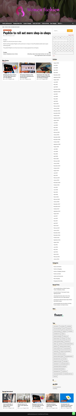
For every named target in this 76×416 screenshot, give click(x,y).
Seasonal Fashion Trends (58, 356)
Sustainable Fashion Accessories (59, 366)
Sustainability (56, 363)
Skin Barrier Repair (68, 356)
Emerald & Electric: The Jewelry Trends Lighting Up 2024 (61, 293)
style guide (64, 358)
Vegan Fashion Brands (57, 373)
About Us (59, 23)
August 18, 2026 (45, 79)
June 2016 (56, 247)
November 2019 (57, 165)
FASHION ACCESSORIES (57, 336)
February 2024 (57, 106)
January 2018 (56, 201)
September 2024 (57, 91)
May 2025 (56, 84)
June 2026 (56, 67)
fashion (63, 333)
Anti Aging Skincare (57, 328)
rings (60, 353)
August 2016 (56, 242)
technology (64, 371)
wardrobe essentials (68, 373)
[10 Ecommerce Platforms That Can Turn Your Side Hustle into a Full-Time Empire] (27, 68)
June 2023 (56, 125)
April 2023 (56, 129)
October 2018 (56, 184)
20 (63, 48)
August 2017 (56, 213)
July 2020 (56, 149)
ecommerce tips (56, 333)
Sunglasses (65, 361)
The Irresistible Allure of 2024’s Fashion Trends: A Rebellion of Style (62, 289)
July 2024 (56, 94)
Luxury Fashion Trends (68, 343)
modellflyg (55, 388)
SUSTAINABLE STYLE (56, 371)
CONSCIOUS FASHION (57, 331)
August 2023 (56, 120)
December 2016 (57, 232)
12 (60, 45)
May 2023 (56, 127)
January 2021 (56, 134)
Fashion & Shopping (27, 23)
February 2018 (57, 199)
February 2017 (57, 228)
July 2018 (56, 187)
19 (60, 48)
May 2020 (56, 153)
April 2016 (56, 251)
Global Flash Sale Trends (58, 341)
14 (66, 45)
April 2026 (56, 72)
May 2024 (56, 98)
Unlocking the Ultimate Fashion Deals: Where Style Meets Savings (63, 300)
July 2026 (56, 65)
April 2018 (56, 194)
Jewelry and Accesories (7, 23)
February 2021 (57, 132)
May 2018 (56, 192)
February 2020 (57, 161)
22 (69, 48)
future (68, 338)
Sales (64, 353)
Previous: (10, 53)
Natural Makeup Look (57, 348)
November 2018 (57, 182)
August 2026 (56, 62)
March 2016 (56, 254)
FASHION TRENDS (56, 338)
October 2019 (56, 168)
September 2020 (57, 144)
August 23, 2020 (11, 35)
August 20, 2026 (28, 79)
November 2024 (57, 89)
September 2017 (57, 211)
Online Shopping (67, 348)
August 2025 (56, 79)
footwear (63, 338)
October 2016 (56, 237)
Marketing (55, 346)
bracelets (69, 328)
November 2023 (57, 113)
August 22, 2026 (11, 79)
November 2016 (57, 235)
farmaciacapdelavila (57, 387)
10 (54, 45)
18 (57, 48)
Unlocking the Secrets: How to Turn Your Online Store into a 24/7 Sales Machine (9, 76)
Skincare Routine (56, 358)
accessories (68, 326)
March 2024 (56, 103)
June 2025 (56, 82)
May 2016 (56, 249)
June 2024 (56, 96)
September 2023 (57, 117)
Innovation (67, 341)
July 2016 (56, 244)
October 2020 (56, 141)
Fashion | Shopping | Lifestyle (59, 271)
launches (60, 343)
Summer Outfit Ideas (57, 361)
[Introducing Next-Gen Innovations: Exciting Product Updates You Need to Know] (67, 398)
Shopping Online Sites (17, 23)
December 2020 (57, 137)
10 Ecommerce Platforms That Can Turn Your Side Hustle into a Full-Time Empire (27, 76)
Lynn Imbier (6, 35)
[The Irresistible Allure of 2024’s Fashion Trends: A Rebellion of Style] (9, 398)
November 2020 (57, 139)
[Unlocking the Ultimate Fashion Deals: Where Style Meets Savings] (52, 398)
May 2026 (56, 70)
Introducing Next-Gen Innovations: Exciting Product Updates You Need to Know (62, 304)
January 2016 (56, 259)
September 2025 (57, 77)
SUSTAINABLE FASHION (65, 363)
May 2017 (56, 220)
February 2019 (57, 177)
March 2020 (56, 158)
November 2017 (57, 206)
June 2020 (56, 151)
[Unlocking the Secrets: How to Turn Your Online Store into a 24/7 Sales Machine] (10, 68)
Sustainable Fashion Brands (58, 368)
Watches (55, 376)
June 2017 (56, 218)
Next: (39, 54)
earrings (64, 331)
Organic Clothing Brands (65, 351)
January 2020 (56, 163)
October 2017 (56, 208)
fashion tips (65, 336)
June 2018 (56, 189)
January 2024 (56, 108)
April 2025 (56, 86)
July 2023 (56, 122)
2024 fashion (55, 326)
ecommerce (70, 331)
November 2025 (57, 74)
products (55, 353)
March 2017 (56, 225)
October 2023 (56, 115)
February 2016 (57, 256)
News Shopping (53, 23)
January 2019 (56, 180)
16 (72, 45)
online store (56, 351)
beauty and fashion (36, 23)
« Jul (54, 55)
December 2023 (57, 110)
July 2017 (56, 216)
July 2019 (56, 173)
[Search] (73, 23)
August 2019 (56, 170)
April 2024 (56, 101)
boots (64, 328)
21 (66, 48)
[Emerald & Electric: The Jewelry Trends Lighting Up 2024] (23, 398)
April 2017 (56, 223)
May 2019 (56, 175)
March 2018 (56, 196)
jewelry (55, 343)
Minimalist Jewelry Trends (64, 346)
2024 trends (62, 326)
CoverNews (40, 414)
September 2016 (57, 239)
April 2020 (56, 156)
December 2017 (57, 204)
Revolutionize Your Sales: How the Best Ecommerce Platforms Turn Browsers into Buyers (43, 76)
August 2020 (56, 146)
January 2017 (56, 230)
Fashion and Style (45, 23)
